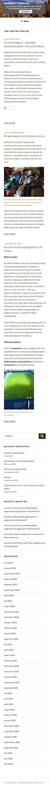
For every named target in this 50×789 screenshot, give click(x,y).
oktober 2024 (10, 584)
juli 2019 (8, 693)
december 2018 (11, 726)
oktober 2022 (10, 622)
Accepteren (25, 11)
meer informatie (34, 9)
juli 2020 (8, 644)
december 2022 (11, 612)
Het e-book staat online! (15, 469)
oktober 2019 (10, 677)
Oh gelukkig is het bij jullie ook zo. (24, 136)
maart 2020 (9, 655)
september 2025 (12, 574)
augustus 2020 (11, 639)
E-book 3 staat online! (14, 453)
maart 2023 (9, 606)
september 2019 (12, 682)
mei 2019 (8, 699)
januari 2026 (10, 568)
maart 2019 (9, 710)
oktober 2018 (10, 737)
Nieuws (7, 477)
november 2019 (11, 671)
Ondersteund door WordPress (30, 782)
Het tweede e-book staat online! (19, 461)
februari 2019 (10, 715)
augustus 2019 (11, 688)
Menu (26, 21)
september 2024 (12, 590)
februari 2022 (10, 628)
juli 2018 (8, 753)
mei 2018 (8, 764)
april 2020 (9, 650)
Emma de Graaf (11, 534)
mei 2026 (8, 563)
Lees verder (9, 123)
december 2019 (11, 666)
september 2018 (12, 742)
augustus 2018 (11, 748)
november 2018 (11, 731)
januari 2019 (10, 720)
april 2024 (9, 595)
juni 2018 (8, 758)
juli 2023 (8, 601)
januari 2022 (10, 633)
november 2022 (11, 617)
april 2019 (8, 704)
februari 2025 (10, 579)
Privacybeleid (10, 782)
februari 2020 (10, 661)
